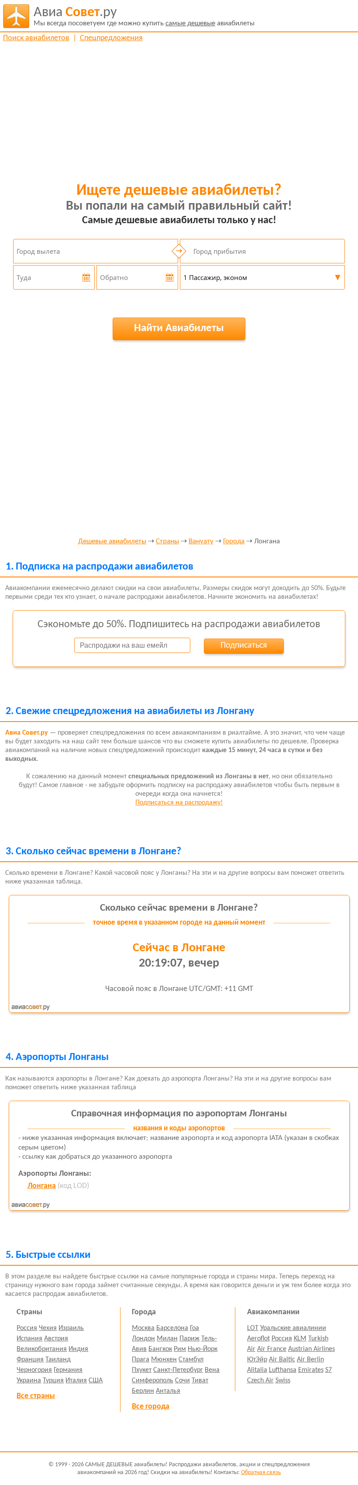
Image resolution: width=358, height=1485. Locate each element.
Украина (29, 1380)
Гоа (194, 1328)
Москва (143, 1328)
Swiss (282, 1380)
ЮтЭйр (257, 1359)
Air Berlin (310, 1359)
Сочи (182, 1380)
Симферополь (152, 1380)
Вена (212, 1370)
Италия (76, 1380)
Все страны (36, 1396)
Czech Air (260, 1380)
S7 (328, 1370)
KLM (300, 1338)
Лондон (143, 1338)
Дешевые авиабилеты (112, 541)
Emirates (311, 1370)
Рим (180, 1349)
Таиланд (58, 1359)
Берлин (143, 1391)
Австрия (56, 1338)
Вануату (201, 541)
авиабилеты (144, 16)
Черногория (34, 1370)
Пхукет (141, 1370)
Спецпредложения (111, 38)
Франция (30, 1359)
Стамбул (191, 1359)
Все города (150, 1406)
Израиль (71, 1328)
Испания (29, 1338)
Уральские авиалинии (293, 1328)
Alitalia (257, 1370)
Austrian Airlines (311, 1349)
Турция (53, 1380)
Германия (68, 1370)
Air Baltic (282, 1359)
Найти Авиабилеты (179, 328)
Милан (167, 1338)
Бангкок (160, 1349)
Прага (140, 1359)
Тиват (200, 1380)
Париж (189, 1338)
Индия (78, 1349)
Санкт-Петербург (178, 1370)
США (96, 1380)
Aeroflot (258, 1338)
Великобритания (42, 1349)
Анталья (168, 1391)
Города (233, 541)
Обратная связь (261, 1472)
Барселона (172, 1328)
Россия (27, 1328)
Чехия (48, 1328)
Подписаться (243, 645)
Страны (167, 541)
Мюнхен (164, 1359)
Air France (271, 1349)
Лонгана (42, 1186)
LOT (252, 1328)
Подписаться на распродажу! (179, 802)
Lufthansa (282, 1370)
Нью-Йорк (202, 1349)
